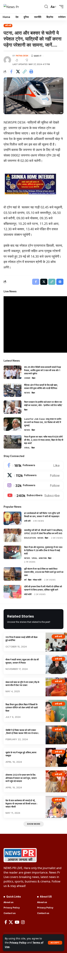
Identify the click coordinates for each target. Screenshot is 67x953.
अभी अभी (8, 25)
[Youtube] (33, 495)
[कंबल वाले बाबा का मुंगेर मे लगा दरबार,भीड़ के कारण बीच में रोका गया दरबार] (56, 687)
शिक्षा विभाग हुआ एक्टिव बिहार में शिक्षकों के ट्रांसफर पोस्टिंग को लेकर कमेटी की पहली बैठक (22, 707)
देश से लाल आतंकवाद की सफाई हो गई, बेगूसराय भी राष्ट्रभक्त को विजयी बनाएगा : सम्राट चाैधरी (22, 803)
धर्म (25, 580)
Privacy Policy (17, 942)
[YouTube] (17, 922)
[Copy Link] (24, 72)
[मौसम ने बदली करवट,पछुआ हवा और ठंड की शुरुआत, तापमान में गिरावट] (56, 664)
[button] (55, 943)
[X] (33, 475)
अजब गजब (42, 558)
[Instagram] (33, 485)
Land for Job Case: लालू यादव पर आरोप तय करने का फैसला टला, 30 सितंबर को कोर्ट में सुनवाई (42, 422)
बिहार (33, 378)
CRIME (27, 378)
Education (30, 538)
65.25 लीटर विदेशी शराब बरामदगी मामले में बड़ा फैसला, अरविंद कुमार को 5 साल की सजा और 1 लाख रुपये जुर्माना (42, 370)
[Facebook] (33, 465)
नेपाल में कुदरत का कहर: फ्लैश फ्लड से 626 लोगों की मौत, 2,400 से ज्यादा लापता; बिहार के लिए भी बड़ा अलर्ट (43, 439)
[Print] (31, 72)
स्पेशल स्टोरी (37, 580)
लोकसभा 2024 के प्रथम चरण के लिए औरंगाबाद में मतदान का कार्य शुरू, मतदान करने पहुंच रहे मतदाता (21, 777)
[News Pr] (11, 6)
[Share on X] (18, 72)
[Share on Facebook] (11, 72)
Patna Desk (22, 55)
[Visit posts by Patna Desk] (7, 60)
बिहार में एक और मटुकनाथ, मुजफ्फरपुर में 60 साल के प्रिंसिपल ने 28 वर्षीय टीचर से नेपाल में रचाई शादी (43, 550)
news (27, 392)
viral (27, 447)
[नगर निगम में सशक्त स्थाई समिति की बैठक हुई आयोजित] (56, 642)
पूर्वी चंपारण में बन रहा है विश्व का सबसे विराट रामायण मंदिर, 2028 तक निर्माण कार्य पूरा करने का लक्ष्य (43, 572)
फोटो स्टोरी (27, 594)
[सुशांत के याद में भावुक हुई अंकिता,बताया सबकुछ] (56, 757)
